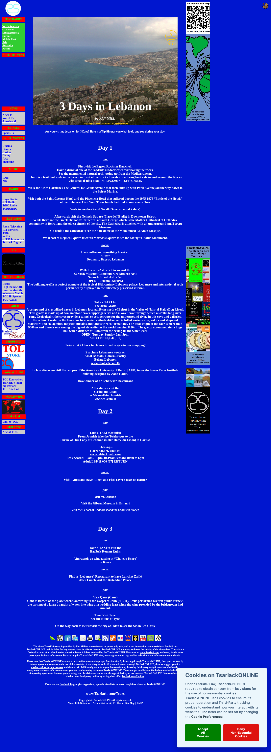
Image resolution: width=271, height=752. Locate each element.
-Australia (7, 45)
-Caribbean (8, 29)
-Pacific (6, 48)
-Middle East (9, 39)
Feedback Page (67, 684)
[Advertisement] (13, 82)
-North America (10, 26)
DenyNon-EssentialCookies (241, 732)
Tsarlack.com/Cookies (133, 676)
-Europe (6, 35)
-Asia (4, 42)
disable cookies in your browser (47, 667)
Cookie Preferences (206, 717)
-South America (10, 32)
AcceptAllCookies (203, 732)
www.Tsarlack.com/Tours (105, 694)
